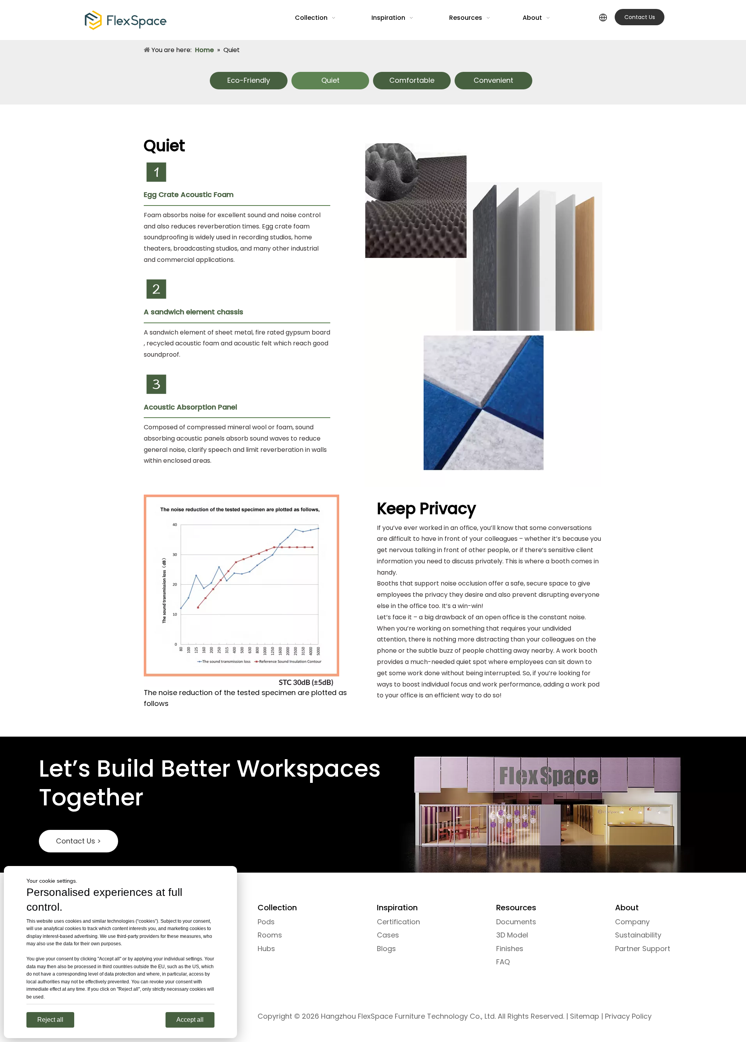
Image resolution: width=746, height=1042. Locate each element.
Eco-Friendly (248, 80)
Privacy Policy (628, 1016)
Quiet (330, 80)
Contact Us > (78, 841)
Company (632, 922)
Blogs (386, 948)
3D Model (512, 935)
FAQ (503, 962)
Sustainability (638, 935)
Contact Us (639, 17)
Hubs (266, 948)
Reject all (50, 1019)
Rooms (270, 935)
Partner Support (642, 948)
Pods (266, 922)
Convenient (493, 80)
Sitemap (584, 1016)
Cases (388, 935)
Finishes (509, 948)
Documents (516, 922)
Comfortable (411, 80)
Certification (398, 922)
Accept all (190, 1019)
